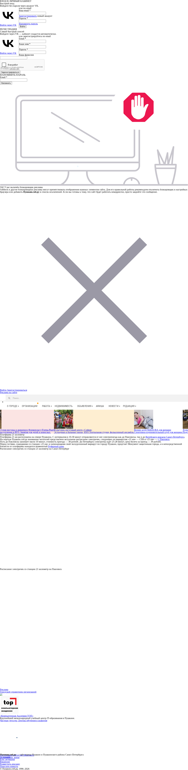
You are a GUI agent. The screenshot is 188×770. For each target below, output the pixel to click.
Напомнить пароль (28, 23)
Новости (113, 406)
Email (22, 38)
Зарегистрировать (28, 16)
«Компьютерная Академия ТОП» (16, 716)
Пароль (23, 18)
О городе (12, 406)
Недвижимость (64, 406)
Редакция (128, 406)
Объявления (84, 406)
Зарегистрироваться (17, 390)
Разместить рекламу (10, 764)
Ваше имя (24, 44)
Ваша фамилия (26, 55)
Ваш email (25, 10)
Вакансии (5, 761)
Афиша (100, 406)
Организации (29, 406)
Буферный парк (56, 446)
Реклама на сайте (8, 392)
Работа (46, 406)
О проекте (5, 757)
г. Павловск (163, 439)
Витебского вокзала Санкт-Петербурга (165, 437)
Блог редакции (7, 759)
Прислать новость (9, 766)
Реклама (4, 689)
